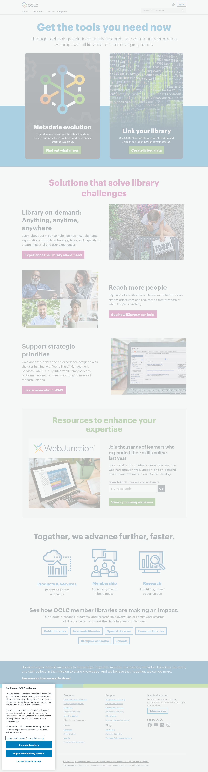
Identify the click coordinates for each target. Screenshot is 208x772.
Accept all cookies (29, 744)
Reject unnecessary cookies (28, 753)
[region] (28, 727)
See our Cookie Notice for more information (25, 738)
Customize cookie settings (29, 761)
